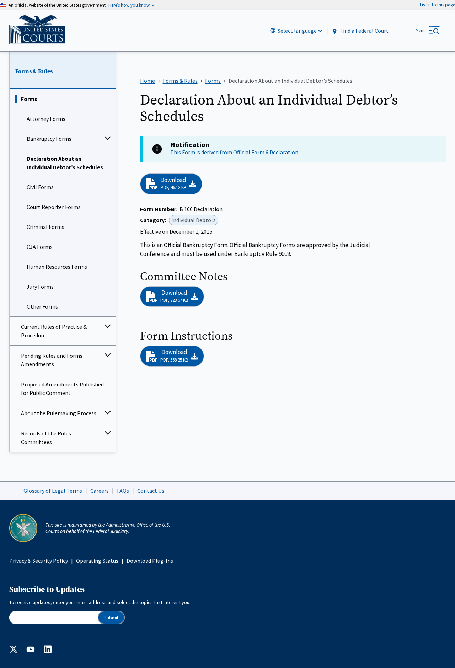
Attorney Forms (46, 118)
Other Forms (42, 306)
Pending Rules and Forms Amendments (51, 360)
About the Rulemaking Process (58, 413)
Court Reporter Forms (54, 206)
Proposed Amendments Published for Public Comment (62, 388)
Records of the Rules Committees (46, 437)
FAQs (123, 490)
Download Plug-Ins (150, 560)
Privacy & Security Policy (38, 560)
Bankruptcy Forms (49, 138)
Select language (297, 30)
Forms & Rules (34, 71)
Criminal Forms (45, 226)
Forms (29, 98)
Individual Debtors (193, 220)
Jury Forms (40, 286)
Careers (99, 490)
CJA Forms (40, 246)
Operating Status (97, 560)
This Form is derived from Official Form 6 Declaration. (234, 152)
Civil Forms (40, 187)
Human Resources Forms (57, 266)
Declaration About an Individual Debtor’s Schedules (65, 163)
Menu (421, 30)
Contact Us (150, 490)
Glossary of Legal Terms (52, 490)
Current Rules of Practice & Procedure (54, 331)
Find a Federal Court (364, 30)
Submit (111, 618)
